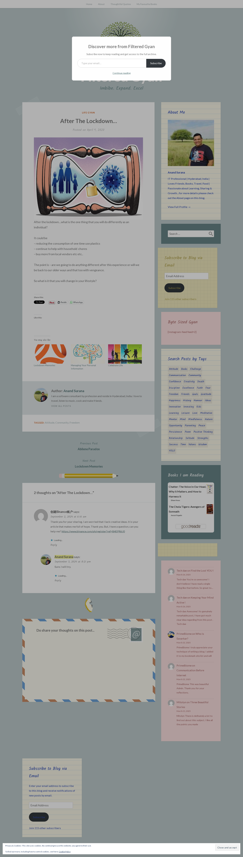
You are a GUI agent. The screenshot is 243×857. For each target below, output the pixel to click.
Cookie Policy (65, 851)
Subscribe (156, 63)
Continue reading (122, 73)
